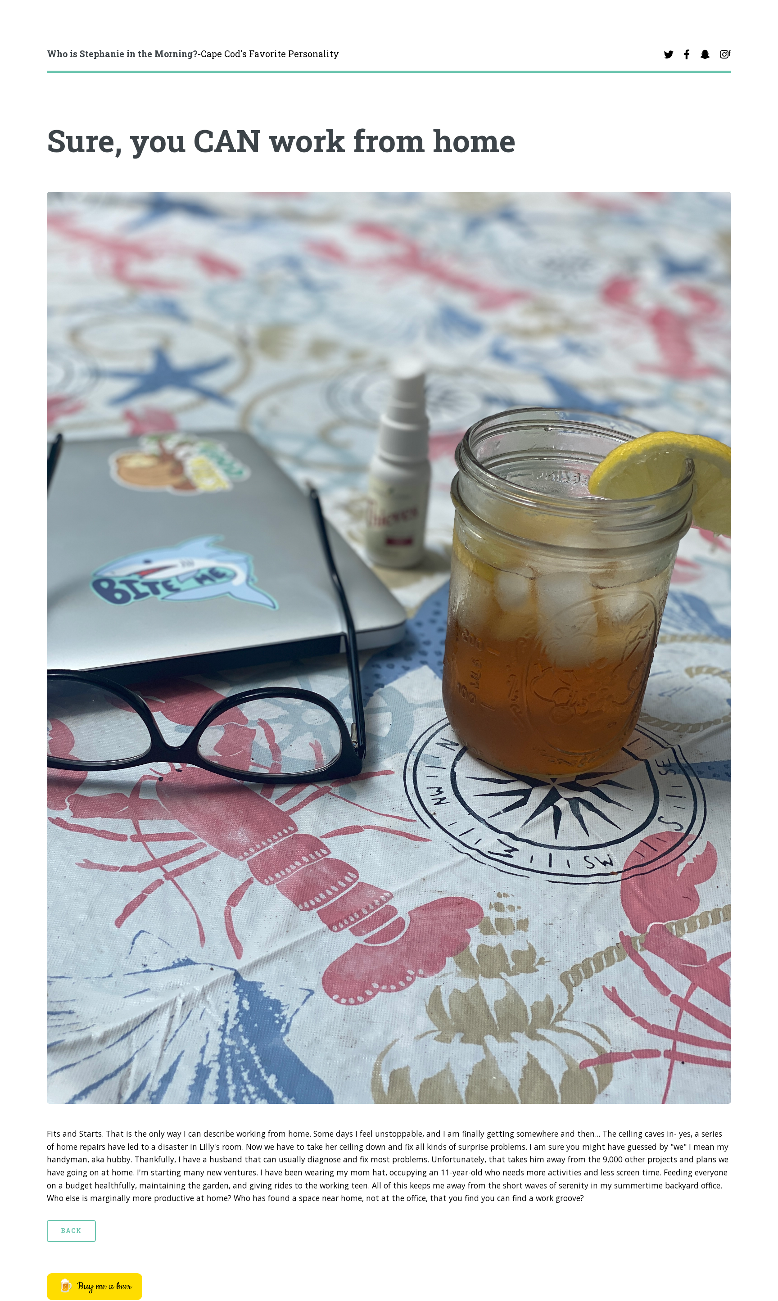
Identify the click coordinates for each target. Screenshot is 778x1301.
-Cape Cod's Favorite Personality (193, 53)
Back (71, 1230)
